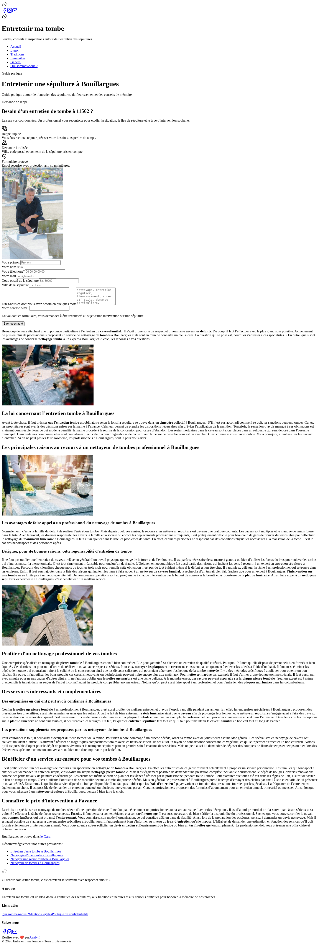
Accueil (15, 46)
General (15, 62)
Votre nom (9, 267)
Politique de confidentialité (70, 914)
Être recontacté (13, 323)
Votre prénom (11, 262)
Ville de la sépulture (15, 285)
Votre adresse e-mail (15, 308)
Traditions (17, 54)
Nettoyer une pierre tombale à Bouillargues (39, 859)
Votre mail (9, 276)
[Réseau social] (4, 12)
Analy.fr (35, 937)
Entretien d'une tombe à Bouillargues (35, 851)
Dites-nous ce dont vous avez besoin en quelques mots (39, 304)
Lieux (14, 50)
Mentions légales (40, 914)
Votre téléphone (13, 271)
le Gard (45, 836)
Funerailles (17, 58)
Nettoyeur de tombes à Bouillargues (34, 863)
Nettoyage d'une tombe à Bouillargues (36, 855)
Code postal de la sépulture (20, 280)
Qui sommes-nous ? (24, 66)
